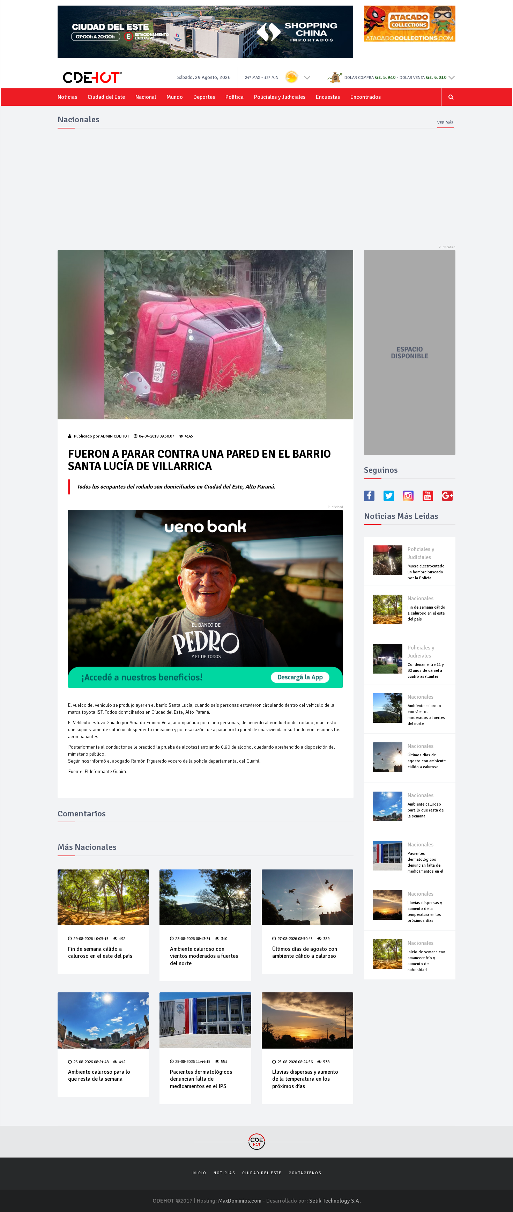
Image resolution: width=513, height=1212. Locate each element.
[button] (307, 77)
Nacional (145, 97)
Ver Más (445, 122)
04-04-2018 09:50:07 (156, 436)
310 (224, 938)
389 (326, 938)
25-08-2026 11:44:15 (192, 1061)
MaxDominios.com (239, 1200)
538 (326, 1062)
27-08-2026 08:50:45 (295, 938)
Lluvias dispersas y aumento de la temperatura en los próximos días (305, 1079)
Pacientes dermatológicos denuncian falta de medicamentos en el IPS (201, 1079)
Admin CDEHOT (115, 436)
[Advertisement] (256, 187)
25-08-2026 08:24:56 (295, 1062)
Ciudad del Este (106, 97)
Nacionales (420, 598)
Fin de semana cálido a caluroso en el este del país (100, 953)
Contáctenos (305, 1173)
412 (122, 1062)
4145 (189, 436)
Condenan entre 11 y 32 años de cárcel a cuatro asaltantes (426, 670)
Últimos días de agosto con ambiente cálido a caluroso (304, 953)
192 (122, 938)
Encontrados (365, 97)
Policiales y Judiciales (279, 97)
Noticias (67, 97)
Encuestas (328, 97)
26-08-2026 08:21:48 (91, 1062)
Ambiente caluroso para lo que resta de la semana (99, 1075)
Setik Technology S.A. (335, 1200)
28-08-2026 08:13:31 (192, 938)
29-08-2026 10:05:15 (91, 938)
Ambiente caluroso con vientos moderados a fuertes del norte (204, 956)
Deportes (204, 97)
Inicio (199, 1173)
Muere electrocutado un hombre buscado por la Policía (426, 572)
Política (234, 97)
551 (224, 1061)
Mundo (174, 97)
